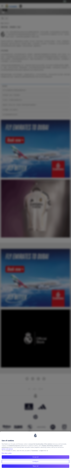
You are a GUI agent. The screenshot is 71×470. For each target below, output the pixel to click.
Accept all (35, 457)
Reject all (35, 466)
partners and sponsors (7, 449)
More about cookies (7, 453)
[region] (35, 450)
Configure (35, 461)
